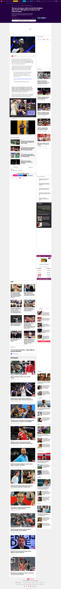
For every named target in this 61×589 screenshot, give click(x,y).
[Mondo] (3, 1)
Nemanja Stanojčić (15, 17)
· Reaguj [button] (40, 85)
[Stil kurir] (24, 582)
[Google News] (48, 39)
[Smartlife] (33, 582)
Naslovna (13, 5)
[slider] (14, 133)
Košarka (19, 5)
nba (11, 170)
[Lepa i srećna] (30, 582)
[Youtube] (44, 39)
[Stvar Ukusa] (44, 582)
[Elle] (22, 582)
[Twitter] (42, 39)
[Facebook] (38, 39)
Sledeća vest (30, 167)
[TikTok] (46, 39)
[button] (34, 18)
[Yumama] (40, 582)
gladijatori (20, 170)
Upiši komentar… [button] (15, 353)
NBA (20, 62)
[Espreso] (19, 582)
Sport (16, 5)
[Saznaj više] (49, 203)
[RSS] (49, 39)
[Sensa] (37, 582)
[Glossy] (27, 582)
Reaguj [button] (39, 100)
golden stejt (15, 170)
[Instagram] (40, 39)
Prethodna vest (15, 167)
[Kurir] (16, 582)
